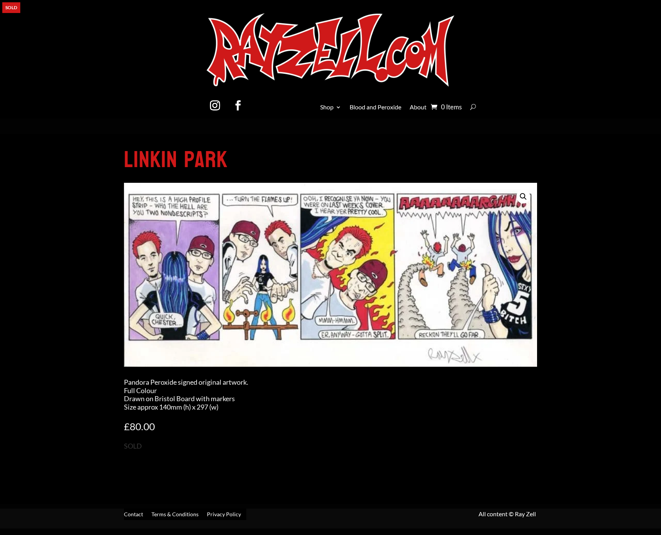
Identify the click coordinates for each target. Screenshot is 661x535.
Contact (133, 514)
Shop (327, 107)
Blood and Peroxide (375, 107)
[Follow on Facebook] (238, 105)
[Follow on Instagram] (215, 105)
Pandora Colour (168, 137)
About (418, 107)
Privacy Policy (224, 514)
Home (132, 137)
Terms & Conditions (175, 514)
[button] (523, 196)
